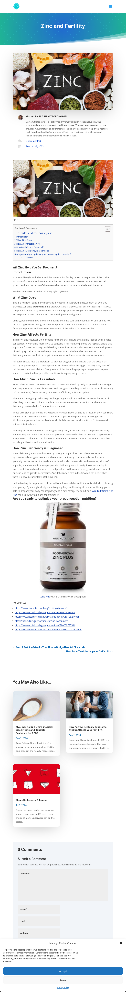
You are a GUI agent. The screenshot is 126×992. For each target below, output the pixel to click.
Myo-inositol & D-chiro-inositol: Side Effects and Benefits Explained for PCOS (34, 729)
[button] (121, 943)
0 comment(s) (33, 141)
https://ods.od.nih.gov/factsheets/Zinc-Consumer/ (41, 620)
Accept (63, 971)
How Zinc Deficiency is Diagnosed (32, 250)
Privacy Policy (63, 987)
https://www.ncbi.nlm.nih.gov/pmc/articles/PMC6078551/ (45, 625)
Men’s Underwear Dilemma (31, 800)
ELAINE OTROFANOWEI (53, 116)
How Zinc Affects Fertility (28, 243)
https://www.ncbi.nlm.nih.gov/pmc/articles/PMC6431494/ (45, 612)
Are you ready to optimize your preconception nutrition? (43, 254)
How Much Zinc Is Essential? (30, 247)
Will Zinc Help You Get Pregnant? (36, 233)
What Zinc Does (24, 240)
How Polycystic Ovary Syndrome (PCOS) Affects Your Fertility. (88, 728)
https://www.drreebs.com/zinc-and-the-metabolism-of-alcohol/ (48, 629)
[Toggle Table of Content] (106, 229)
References (29, 257)
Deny (63, 980)
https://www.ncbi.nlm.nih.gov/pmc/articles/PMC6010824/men (47, 616)
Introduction (22, 236)
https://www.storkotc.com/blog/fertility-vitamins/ (40, 608)
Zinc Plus (45, 596)
